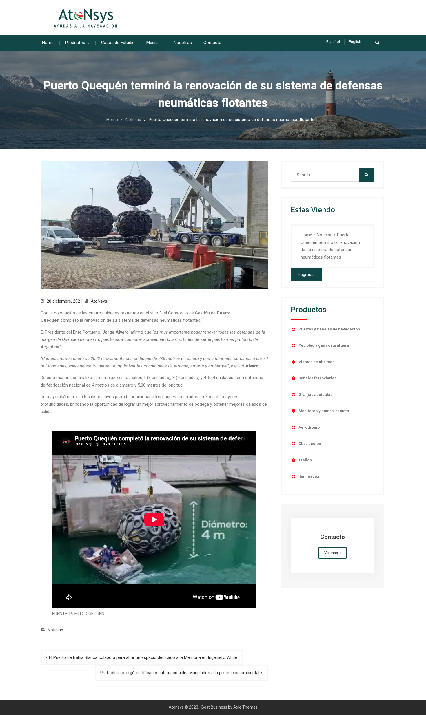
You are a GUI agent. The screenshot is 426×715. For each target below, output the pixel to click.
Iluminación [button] (309, 476)
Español (333, 41)
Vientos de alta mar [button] (316, 362)
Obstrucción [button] (309, 443)
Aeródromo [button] (309, 427)
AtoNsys (99, 301)
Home (48, 42)
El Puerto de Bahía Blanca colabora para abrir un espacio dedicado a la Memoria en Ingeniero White (143, 657)
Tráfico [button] (305, 460)
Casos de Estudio (118, 42)
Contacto (212, 42)
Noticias (55, 629)
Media (152, 42)
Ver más (331, 553)
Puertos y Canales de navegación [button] (329, 329)
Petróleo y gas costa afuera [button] (323, 345)
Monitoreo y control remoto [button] (323, 411)
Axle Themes (245, 707)
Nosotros (183, 42)
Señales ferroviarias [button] (317, 378)
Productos (75, 42)
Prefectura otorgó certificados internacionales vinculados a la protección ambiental (179, 672)
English (355, 41)
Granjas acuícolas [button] (315, 394)
